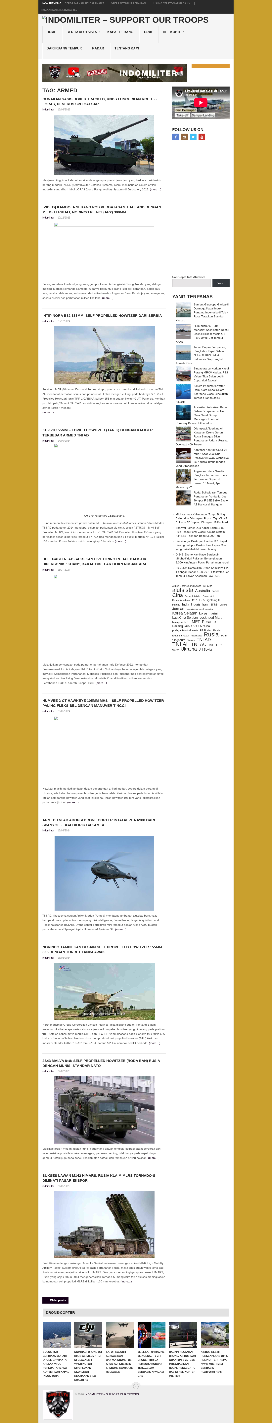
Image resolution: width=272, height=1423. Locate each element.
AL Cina (207, 585)
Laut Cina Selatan (185, 617)
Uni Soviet (205, 649)
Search (220, 283)
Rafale (216, 630)
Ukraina (189, 649)
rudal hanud (196, 635)
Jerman (178, 609)
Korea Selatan (184, 613)
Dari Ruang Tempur (64, 48)
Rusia (211, 634)
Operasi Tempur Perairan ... (129, 3)
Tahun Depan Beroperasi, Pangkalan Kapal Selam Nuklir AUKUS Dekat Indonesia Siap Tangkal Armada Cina (201, 355)
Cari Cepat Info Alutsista (188, 277)
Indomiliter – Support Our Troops (112, 1394)
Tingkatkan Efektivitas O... (59, 10)
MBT (187, 622)
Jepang (223, 605)
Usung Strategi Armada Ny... (173, 3)
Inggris (196, 604)
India (185, 604)
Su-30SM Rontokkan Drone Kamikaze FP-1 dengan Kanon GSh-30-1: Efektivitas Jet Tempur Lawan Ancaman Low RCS (202, 571)
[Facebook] (175, 137)
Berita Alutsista (82, 32)
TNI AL (180, 644)
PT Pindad (205, 630)
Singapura (178, 640)
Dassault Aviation (193, 596)
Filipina (176, 604)
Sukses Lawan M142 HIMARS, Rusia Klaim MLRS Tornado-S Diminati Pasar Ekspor (98, 1178)
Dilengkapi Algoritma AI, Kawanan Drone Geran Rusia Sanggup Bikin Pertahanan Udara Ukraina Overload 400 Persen (202, 436)
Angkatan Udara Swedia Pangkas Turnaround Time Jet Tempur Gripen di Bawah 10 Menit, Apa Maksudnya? (201, 479)
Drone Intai (208, 596)
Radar (98, 48)
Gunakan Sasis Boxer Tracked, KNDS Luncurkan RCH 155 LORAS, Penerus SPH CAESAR (99, 101)
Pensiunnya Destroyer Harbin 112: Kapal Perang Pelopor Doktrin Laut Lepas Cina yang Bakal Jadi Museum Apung (201, 545)
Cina (177, 595)
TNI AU (198, 644)
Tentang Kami (126, 48)
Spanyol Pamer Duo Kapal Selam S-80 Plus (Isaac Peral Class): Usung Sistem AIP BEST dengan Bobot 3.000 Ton (200, 531)
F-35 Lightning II (209, 600)
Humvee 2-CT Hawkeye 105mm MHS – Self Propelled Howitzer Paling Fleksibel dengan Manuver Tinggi (103, 703)
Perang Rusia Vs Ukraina (191, 626)
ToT (211, 645)
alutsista (182, 590)
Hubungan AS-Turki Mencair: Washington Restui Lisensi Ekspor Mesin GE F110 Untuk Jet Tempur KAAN (202, 333)
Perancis (209, 622)
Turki (219, 645)
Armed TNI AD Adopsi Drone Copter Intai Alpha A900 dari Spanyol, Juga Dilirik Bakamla (98, 822)
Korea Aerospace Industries (199, 609)
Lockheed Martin (212, 617)
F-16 (194, 600)
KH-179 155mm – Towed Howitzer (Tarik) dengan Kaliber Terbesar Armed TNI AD (97, 432)
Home (51, 32)
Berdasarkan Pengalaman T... (85, 3)
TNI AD (204, 640)
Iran (205, 604)
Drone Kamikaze (181, 600)
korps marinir (209, 613)
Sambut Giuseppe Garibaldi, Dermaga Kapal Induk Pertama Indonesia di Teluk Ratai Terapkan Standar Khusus (202, 312)
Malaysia (177, 622)
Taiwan (191, 640)
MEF (196, 622)
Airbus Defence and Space (186, 586)
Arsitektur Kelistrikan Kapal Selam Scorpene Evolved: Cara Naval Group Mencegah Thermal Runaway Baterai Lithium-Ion (201, 415)
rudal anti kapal (180, 635)
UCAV (175, 649)
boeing (215, 591)
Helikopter (173, 32)
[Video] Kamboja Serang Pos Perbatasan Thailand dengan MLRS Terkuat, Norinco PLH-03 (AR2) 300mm (101, 209)
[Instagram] (184, 137)
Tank (148, 32)
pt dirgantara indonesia (185, 630)
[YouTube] (202, 137)
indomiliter (48, 109)
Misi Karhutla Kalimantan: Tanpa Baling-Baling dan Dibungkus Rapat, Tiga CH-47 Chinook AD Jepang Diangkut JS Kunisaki (202, 518)
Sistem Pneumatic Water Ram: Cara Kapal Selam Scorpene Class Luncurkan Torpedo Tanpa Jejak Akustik (202, 393)
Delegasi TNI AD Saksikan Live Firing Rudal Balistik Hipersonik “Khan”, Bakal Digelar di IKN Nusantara (94, 561)
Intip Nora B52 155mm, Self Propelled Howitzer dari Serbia (102, 316)
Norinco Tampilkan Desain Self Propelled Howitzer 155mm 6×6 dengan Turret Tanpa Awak (102, 949)
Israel (213, 604)
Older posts (57, 1300)
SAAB (223, 635)
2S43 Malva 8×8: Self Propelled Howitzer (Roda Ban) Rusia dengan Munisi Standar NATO (101, 1063)
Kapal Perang (120, 32)
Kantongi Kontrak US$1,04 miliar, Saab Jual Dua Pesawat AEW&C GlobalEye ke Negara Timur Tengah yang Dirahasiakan (202, 457)
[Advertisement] (202, 208)
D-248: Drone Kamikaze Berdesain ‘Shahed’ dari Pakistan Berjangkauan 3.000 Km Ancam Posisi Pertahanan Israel (202, 558)
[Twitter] (193, 137)
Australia (202, 591)
